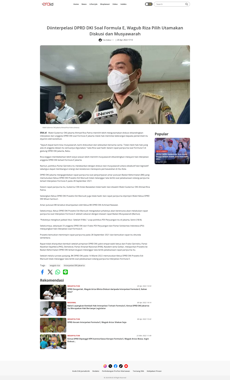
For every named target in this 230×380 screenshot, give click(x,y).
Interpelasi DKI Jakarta (74, 265)
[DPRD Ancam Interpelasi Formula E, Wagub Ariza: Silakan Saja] (53, 325)
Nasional (71, 302)
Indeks (123, 4)
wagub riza (55, 265)
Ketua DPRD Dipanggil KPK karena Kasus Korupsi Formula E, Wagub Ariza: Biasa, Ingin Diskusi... (108, 340)
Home (76, 4)
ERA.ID (111, 378)
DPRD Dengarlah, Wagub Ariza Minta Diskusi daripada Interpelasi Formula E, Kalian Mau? (107, 290)
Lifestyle (93, 4)
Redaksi (95, 371)
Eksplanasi (105, 4)
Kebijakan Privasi (154, 371)
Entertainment (161, 151)
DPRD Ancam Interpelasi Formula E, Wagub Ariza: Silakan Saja (96, 322)
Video (115, 4)
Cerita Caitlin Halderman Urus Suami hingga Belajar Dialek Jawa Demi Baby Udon (172, 156)
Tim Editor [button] (107, 40)
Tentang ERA (138, 371)
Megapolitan (73, 286)
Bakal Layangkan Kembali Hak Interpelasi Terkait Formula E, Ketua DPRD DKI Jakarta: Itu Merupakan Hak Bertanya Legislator (108, 307)
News (84, 4)
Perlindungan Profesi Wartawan (116, 371)
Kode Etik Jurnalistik (81, 371)
